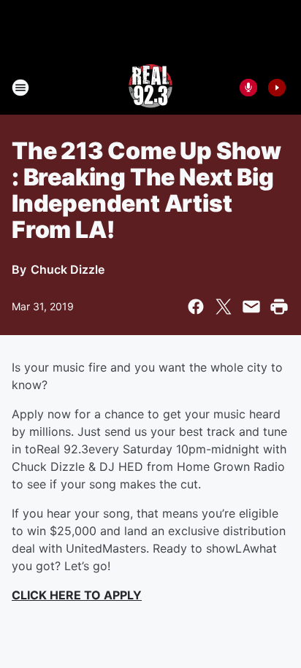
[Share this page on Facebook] (196, 306)
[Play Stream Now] (277, 87)
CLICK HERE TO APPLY (77, 595)
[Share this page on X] (223, 306)
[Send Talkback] (248, 87)
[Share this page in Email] (251, 306)
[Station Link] (150, 87)
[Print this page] (279, 306)
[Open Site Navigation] (20, 87)
